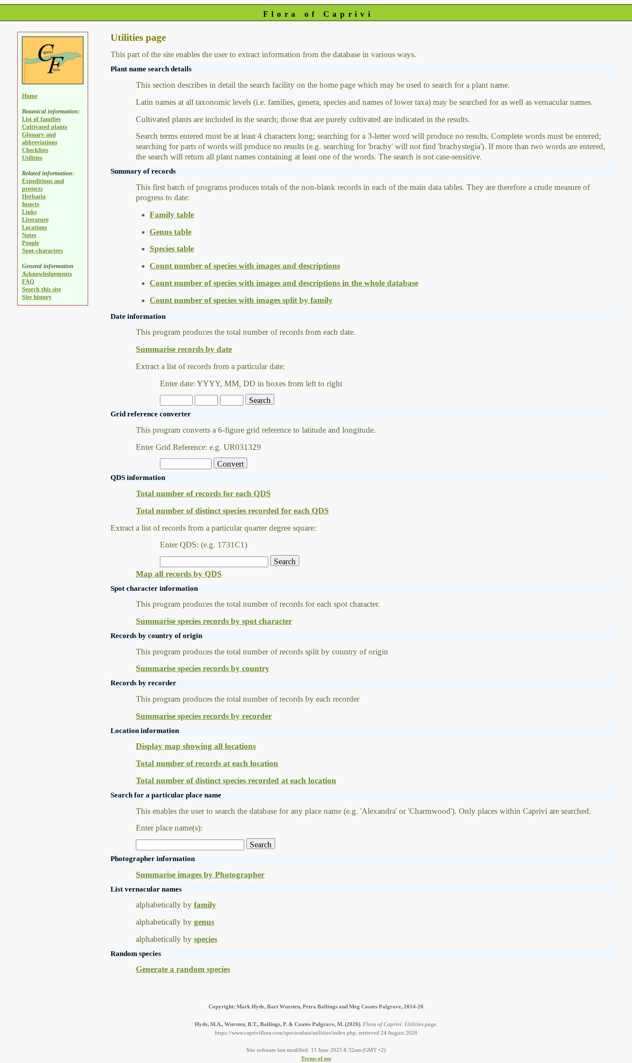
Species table (172, 248)
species (205, 939)
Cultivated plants (44, 126)
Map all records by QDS (179, 573)
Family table (172, 214)
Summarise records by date (184, 349)
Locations (34, 227)
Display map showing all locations (196, 746)
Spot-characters (42, 250)
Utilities (32, 157)
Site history (37, 296)
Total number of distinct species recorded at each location (236, 780)
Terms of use (316, 1058)
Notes (29, 235)
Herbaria (34, 196)
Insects (30, 204)
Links (29, 211)
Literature (35, 219)
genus (204, 921)
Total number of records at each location (207, 763)
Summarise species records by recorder (204, 716)
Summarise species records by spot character (214, 621)
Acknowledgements (47, 273)
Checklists (35, 150)
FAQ (28, 281)
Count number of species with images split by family (241, 300)
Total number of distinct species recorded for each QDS (232, 510)
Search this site (41, 289)
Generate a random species (183, 969)
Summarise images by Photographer (200, 874)
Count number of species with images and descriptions (245, 265)
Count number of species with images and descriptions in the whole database (284, 282)
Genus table (170, 231)
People (30, 242)
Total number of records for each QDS (203, 493)
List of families (41, 119)
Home (29, 95)
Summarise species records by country (203, 668)
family (205, 904)
